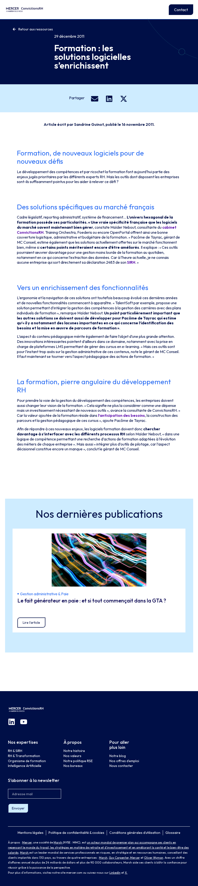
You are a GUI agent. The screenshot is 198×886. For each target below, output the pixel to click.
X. (126, 872)
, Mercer (134, 857)
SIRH (130, 262)
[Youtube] (23, 721)
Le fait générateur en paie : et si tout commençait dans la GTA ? (92, 600)
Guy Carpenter (119, 857)
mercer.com (74, 872)
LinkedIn (114, 872)
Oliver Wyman (153, 857)
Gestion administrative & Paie (44, 593)
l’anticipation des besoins (121, 415)
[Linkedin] (11, 721)
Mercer (27, 842)
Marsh (58, 842)
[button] (94, 99)
